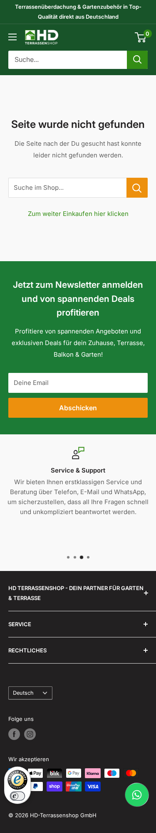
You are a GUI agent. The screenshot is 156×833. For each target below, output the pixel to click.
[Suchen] (137, 60)
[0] (141, 37)
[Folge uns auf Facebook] (14, 734)
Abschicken (78, 408)
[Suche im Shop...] (137, 188)
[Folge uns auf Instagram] (30, 734)
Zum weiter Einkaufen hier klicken (78, 214)
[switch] (17, 796)
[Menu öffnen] (12, 37)
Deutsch (23, 693)
